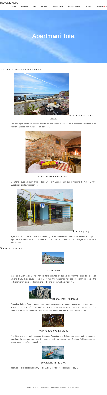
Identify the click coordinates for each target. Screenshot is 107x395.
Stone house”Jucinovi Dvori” (53, 176)
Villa (34, 6)
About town (53, 270)
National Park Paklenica (64, 298)
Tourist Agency (58, 6)
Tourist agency (81, 231)
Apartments (25, 6)
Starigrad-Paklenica (74, 6)
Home (14, 6)
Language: (99, 6)
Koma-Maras (9, 3)
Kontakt (88, 6)
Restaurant (44, 6)
